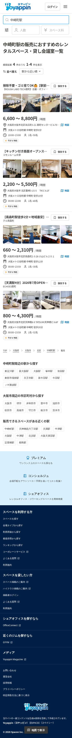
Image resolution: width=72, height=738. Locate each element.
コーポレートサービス (14, 551)
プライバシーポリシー (14, 689)
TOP (5, 350)
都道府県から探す (12, 538)
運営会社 (7, 676)
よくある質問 (9, 558)
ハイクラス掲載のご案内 (15, 588)
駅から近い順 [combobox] (29, 71)
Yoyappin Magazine (13, 659)
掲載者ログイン (10, 595)
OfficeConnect (10, 625)
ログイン (52, 6)
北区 (39, 350)
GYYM (6, 642)
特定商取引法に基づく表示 (16, 695)
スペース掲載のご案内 (14, 581)
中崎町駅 (51, 350)
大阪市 (28, 350)
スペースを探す (10, 518)
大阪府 (16, 350)
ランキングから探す (13, 545)
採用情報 (7, 682)
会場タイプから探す (13, 525)
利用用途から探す (12, 531)
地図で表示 (38, 730)
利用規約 (7, 564)
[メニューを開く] (65, 6)
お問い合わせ (9, 670)
